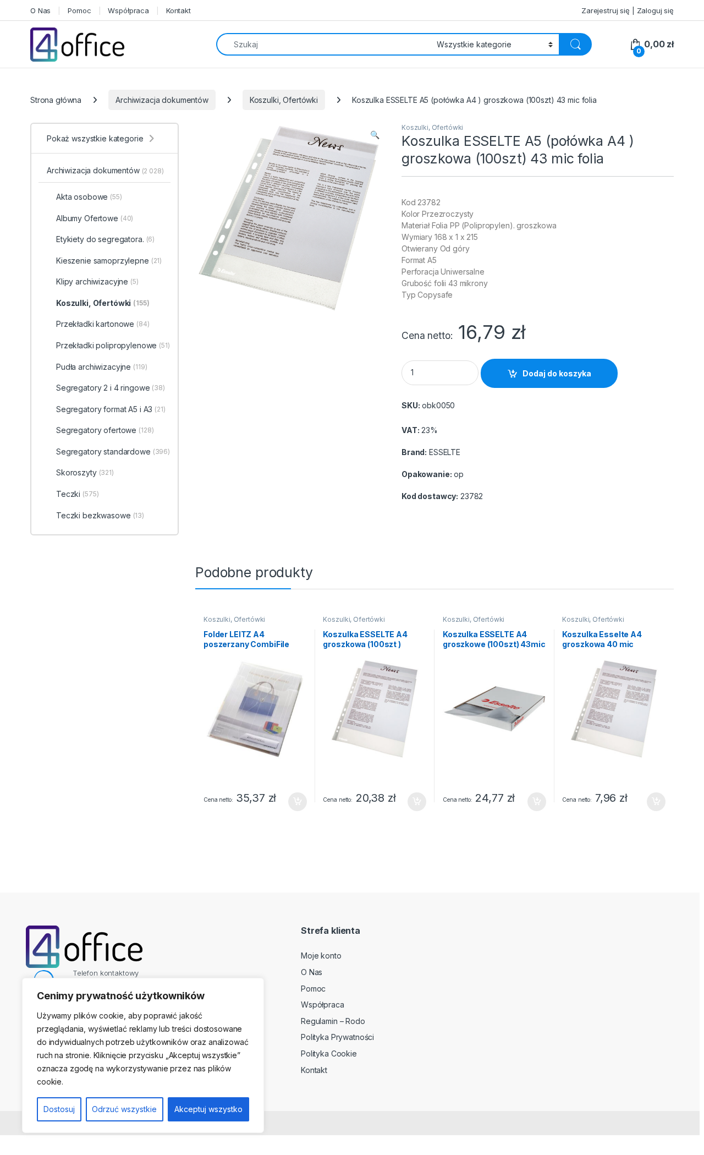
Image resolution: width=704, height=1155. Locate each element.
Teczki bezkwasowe (100, 515)
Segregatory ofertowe (105, 430)
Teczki (77, 494)
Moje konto (321, 955)
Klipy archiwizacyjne (97, 281)
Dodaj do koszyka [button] (292, 801)
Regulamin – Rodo (333, 1021)
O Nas (40, 10)
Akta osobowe (89, 196)
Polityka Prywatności (337, 1037)
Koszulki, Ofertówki (284, 100)
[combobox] (323, 44)
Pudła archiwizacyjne (101, 366)
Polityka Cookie (329, 1053)
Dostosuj (59, 1109)
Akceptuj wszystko (208, 1109)
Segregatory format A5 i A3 (111, 409)
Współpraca (128, 10)
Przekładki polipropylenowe (113, 345)
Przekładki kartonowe (103, 324)
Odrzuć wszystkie (124, 1109)
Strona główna (55, 100)
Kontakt (178, 10)
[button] (375, 134)
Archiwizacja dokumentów (162, 100)
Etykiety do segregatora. (105, 239)
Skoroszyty (85, 472)
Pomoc (79, 10)
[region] (143, 1055)
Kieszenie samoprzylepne (109, 260)
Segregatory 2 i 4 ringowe (110, 387)
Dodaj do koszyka (556, 373)
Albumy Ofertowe (94, 218)
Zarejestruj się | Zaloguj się (627, 10)
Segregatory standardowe (113, 451)
